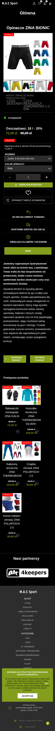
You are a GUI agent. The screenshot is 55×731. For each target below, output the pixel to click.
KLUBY (28, 664)
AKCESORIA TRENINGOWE (28, 651)
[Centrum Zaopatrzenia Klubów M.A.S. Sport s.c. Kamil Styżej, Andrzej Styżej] (9, 3)
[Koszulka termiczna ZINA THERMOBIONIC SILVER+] (37, 431)
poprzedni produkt (16, 359)
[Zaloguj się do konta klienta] (34, 3)
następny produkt (40, 359)
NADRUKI (27, 668)
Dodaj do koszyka (30, 185)
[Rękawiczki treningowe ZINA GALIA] (17, 431)
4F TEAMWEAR (27, 647)
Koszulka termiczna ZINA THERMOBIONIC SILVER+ (32, 416)
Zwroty (27, 629)
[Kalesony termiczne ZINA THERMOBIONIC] (17, 483)
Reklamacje (27, 620)
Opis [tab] (28, 251)
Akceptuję (27, 696)
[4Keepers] (27, 572)
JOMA (27, 642)
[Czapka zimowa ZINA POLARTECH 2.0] (37, 483)
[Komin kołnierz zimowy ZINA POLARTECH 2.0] (17, 535)
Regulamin (27, 616)
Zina (23, 98)
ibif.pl (40, 721)
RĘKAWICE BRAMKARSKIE (27, 655)
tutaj (46, 683)
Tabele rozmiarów (27, 612)
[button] (6, 56)
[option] (28, 86)
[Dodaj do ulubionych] (19, 388)
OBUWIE (27, 660)
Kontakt (27, 624)
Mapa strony (30, 727)
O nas (27, 603)
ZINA (27, 638)
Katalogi (27, 607)
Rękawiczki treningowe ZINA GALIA (12, 412)
